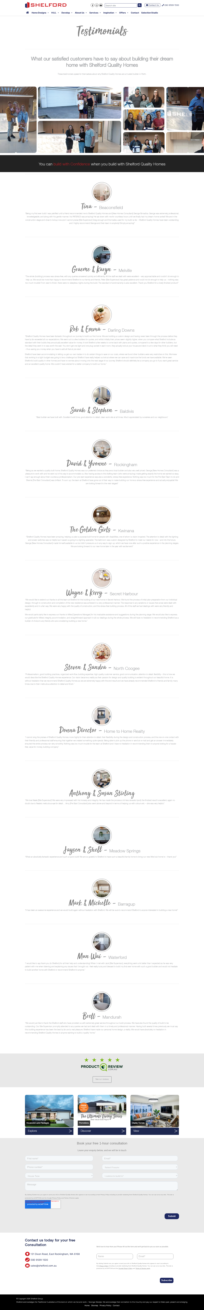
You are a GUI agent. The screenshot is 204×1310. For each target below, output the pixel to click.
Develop (65, 12)
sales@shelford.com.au (43, 1265)
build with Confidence (71, 165)
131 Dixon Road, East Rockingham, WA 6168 (55, 1254)
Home (87, 1305)
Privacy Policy (105, 1305)
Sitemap (94, 1305)
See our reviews (102, 1079)
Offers (122, 12)
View (136, 1131)
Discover (86, 1131)
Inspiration (108, 12)
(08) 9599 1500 (171, 5)
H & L (53, 12)
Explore (32, 1131)
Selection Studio (149, 12)
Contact (135, 12)
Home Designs (39, 12)
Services (93, 12)
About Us (79, 12)
